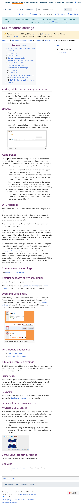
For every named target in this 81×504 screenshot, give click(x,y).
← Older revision (16, 36)
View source (61, 14)
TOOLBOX (19, 9)
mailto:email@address (10, 251)
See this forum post (18, 398)
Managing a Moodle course (22, 40)
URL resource (50, 40)
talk (42, 34)
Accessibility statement (9, 502)
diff (9, 36)
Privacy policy (6, 500)
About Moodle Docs (19, 500)
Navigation (7, 9)
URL (57, 45)
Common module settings (14, 272)
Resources (39, 40)
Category (6, 478)
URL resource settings (59, 22)
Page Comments (47, 14)
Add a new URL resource (17, 356)
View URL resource (15, 354)
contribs (47, 34)
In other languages (26, 484)
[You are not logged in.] (76, 9)
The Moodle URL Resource (17, 468)
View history (74, 14)
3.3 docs (23, 14)
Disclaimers (30, 500)
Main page (6, 40)
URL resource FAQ (62, 52)
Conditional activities (31, 286)
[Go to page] (66, 9)
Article (34, 14)
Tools (10, 484)
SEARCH (29, 9)
